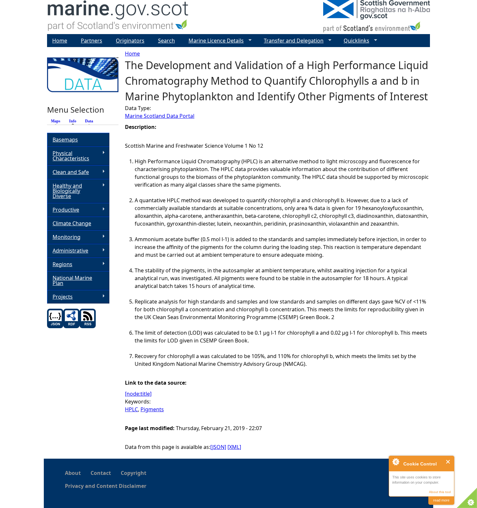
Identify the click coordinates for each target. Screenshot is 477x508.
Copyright (133, 473)
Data (89, 121)
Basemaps (65, 139)
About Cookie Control (395, 461)
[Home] (118, 17)
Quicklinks (353, 40)
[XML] (234, 447)
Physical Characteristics (68, 156)
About (73, 473)
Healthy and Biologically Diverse (64, 191)
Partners (91, 40)
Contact (101, 473)
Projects (60, 297)
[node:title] (138, 393)
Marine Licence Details (213, 40)
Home (132, 53)
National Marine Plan (72, 280)
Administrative (67, 250)
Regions (59, 264)
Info (74, 121)
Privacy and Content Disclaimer (105, 485)
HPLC (131, 409)
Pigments (152, 409)
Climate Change (72, 223)
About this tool (440, 492)
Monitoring (63, 237)
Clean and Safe (68, 172)
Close (448, 462)
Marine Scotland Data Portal (159, 115)
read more (441, 500)
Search (166, 40)
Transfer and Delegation (291, 40)
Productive (63, 210)
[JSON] (218, 447)
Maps (55, 121)
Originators (130, 40)
